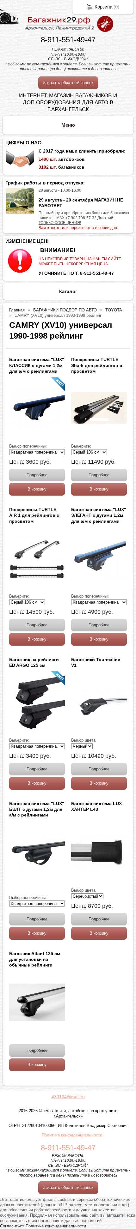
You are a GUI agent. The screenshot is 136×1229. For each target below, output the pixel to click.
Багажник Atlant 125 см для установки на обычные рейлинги (34, 959)
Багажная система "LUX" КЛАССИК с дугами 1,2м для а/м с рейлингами (36, 365)
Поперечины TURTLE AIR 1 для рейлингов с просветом (34, 515)
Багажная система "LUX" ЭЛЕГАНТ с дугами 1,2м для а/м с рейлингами (98, 515)
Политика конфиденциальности (72, 1135)
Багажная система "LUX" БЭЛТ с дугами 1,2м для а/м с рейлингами (36, 809)
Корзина (103, 6)
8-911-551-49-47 (68, 39)
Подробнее (37, 475)
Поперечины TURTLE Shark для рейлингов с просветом (96, 365)
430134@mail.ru (68, 1096)
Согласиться (12, 1226)
